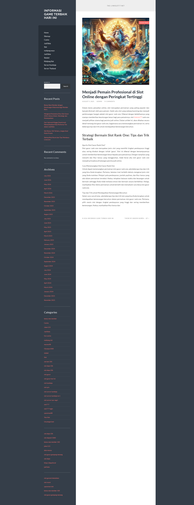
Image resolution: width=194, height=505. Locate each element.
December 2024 (49, 249)
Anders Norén (138, 218)
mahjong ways (49, 51)
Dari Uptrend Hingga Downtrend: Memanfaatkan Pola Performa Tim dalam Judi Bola (55, 124)
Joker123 (47, 327)
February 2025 (49, 240)
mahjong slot (48, 340)
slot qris (46, 387)
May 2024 (47, 279)
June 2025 (47, 223)
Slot (45, 47)
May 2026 (47, 184)
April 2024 (47, 283)
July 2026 (47, 176)
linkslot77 (138, 117)
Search (47, 82)
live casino (47, 336)
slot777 (46, 404)
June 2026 (47, 180)
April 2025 (47, 231)
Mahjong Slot (49, 61)
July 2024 (47, 270)
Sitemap (47, 36)
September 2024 (49, 261)
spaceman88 (48, 413)
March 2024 (48, 287)
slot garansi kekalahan (51, 478)
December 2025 (49, 197)
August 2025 (48, 214)
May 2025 (47, 227)
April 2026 (47, 189)
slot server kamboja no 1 (52, 396)
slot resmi (47, 482)
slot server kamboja (50, 392)
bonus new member (50, 319)
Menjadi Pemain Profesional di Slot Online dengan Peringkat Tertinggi (112, 94)
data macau (48, 450)
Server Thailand (50, 68)
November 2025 (49, 201)
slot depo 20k (48, 370)
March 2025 (48, 236)
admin (99, 101)
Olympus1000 (49, 349)
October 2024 (49, 257)
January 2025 (48, 244)
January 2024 (48, 291)
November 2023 (49, 300)
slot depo (47, 459)
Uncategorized (49, 422)
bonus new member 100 (52, 442)
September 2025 (49, 210)
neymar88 (47, 344)
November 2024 (49, 253)
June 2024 (47, 274)
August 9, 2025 (88, 101)
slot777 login (48, 409)
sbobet (46, 353)
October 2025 (49, 206)
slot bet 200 (48, 362)
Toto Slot (47, 417)
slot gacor (47, 374)
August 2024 (48, 266)
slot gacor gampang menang (53, 454)
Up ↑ (147, 218)
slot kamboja (48, 383)
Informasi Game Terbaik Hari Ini (55, 14)
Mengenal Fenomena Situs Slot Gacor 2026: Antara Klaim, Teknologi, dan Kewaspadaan (56, 116)
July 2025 (47, 219)
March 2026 (48, 193)
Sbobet (46, 58)
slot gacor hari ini (49, 379)
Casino (46, 40)
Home (46, 33)
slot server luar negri (51, 400)
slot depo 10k (48, 366)
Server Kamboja (50, 65)
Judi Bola (47, 43)
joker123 (47, 446)
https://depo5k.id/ (50, 463)
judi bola (47, 467)
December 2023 (49, 296)
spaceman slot (49, 486)
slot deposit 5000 (50, 438)
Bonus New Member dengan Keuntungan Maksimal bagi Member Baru (56, 107)
